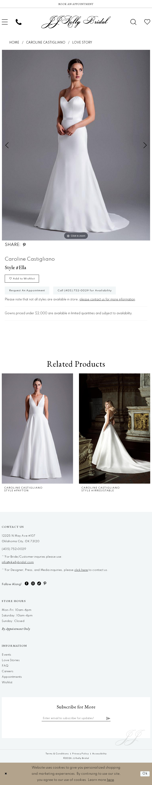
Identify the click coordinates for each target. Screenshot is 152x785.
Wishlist (7, 682)
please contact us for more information (107, 299)
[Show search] (133, 22)
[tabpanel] (76, 145)
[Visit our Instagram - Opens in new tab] (33, 583)
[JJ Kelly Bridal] (76, 22)
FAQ (5, 665)
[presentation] (37, 428)
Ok (145, 774)
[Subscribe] (108, 718)
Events (6, 654)
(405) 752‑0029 (14, 549)
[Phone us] (19, 22)
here (110, 780)
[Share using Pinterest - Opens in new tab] (24, 245)
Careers (7, 671)
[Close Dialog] (6, 773)
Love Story (82, 42)
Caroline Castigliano (45, 42)
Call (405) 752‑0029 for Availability (85, 290)
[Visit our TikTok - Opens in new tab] (39, 583)
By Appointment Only (16, 629)
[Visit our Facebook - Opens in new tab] (27, 583)
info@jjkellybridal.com (18, 562)
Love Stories (11, 660)
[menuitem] (19, 22)
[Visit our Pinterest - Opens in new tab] (45, 583)
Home (14, 42)
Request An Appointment (27, 290)
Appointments (12, 677)
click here (81, 570)
